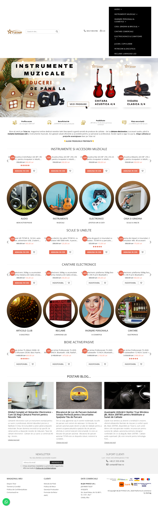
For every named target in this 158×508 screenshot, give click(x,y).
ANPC (46, 495)
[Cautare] (57, 32)
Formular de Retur (50, 492)
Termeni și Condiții (13, 486)
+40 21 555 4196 (116, 461)
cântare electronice (119, 131)
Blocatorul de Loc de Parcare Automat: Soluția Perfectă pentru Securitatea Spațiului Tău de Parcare (76, 414)
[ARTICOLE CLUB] (24, 310)
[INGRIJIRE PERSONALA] (96, 310)
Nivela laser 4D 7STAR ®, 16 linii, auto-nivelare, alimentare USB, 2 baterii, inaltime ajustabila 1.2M (25, 239)
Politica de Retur (50, 486)
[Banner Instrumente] (79, 87)
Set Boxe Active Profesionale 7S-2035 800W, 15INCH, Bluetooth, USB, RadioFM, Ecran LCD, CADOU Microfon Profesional (61, 351)
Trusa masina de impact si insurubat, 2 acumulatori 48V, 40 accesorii (133, 239)
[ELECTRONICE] (96, 198)
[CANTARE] (132, 310)
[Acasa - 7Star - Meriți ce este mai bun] (14, 31)
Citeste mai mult (13, 440)
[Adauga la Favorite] (34, 171)
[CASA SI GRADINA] (132, 198)
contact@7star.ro (116, 464)
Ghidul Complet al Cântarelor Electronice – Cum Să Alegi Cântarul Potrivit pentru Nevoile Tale (30, 414)
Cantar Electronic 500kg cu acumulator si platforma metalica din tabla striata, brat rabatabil (61, 273)
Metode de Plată (50, 484)
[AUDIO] (24, 198)
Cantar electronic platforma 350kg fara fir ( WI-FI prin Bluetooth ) (97, 273)
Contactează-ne (12, 492)
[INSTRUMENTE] (60, 198)
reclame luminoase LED (18, 134)
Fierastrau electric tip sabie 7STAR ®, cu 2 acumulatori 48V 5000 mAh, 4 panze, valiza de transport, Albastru (61, 239)
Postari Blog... (79, 376)
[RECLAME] (60, 310)
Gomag (148, 493)
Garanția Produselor (51, 489)
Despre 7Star (11, 484)
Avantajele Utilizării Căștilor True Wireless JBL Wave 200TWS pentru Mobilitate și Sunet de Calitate (126, 414)
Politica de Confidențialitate (46, 468)
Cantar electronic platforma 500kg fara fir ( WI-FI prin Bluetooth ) (133, 273)
